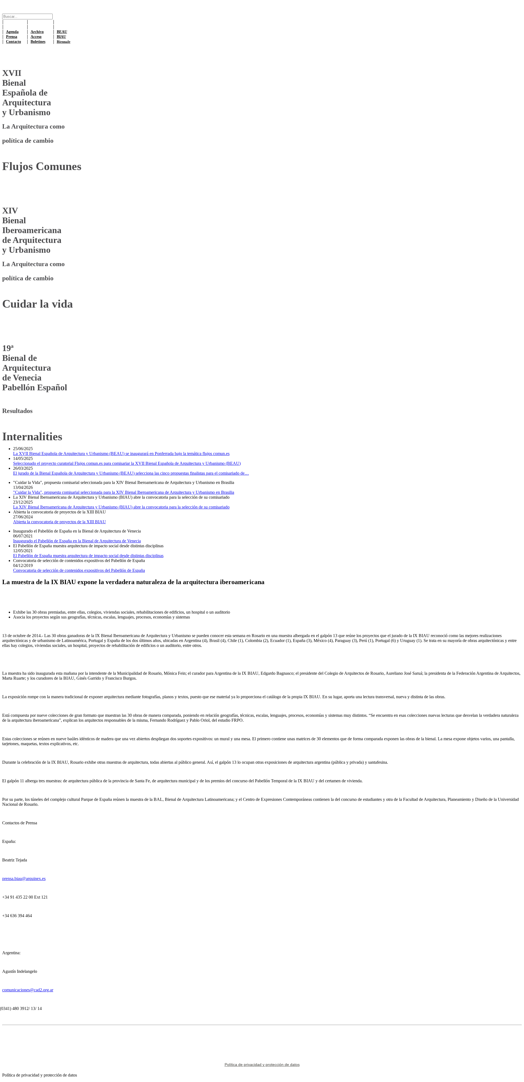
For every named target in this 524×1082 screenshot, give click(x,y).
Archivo (37, 32)
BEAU (62, 32)
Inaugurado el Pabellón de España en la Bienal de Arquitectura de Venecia (77, 541)
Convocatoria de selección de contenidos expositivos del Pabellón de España (79, 570)
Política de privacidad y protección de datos (262, 1064)
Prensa (11, 37)
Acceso (36, 37)
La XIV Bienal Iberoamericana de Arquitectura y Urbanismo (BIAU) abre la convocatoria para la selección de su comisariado (121, 507)
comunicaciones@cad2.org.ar (27, 990)
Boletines (38, 42)
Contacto (13, 42)
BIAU (61, 37)
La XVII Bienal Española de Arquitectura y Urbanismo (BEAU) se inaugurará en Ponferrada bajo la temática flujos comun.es (121, 453)
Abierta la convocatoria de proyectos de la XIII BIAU (59, 521)
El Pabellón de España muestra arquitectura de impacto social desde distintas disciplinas (88, 555)
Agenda (12, 32)
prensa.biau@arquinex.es (24, 878)
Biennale (63, 42)
